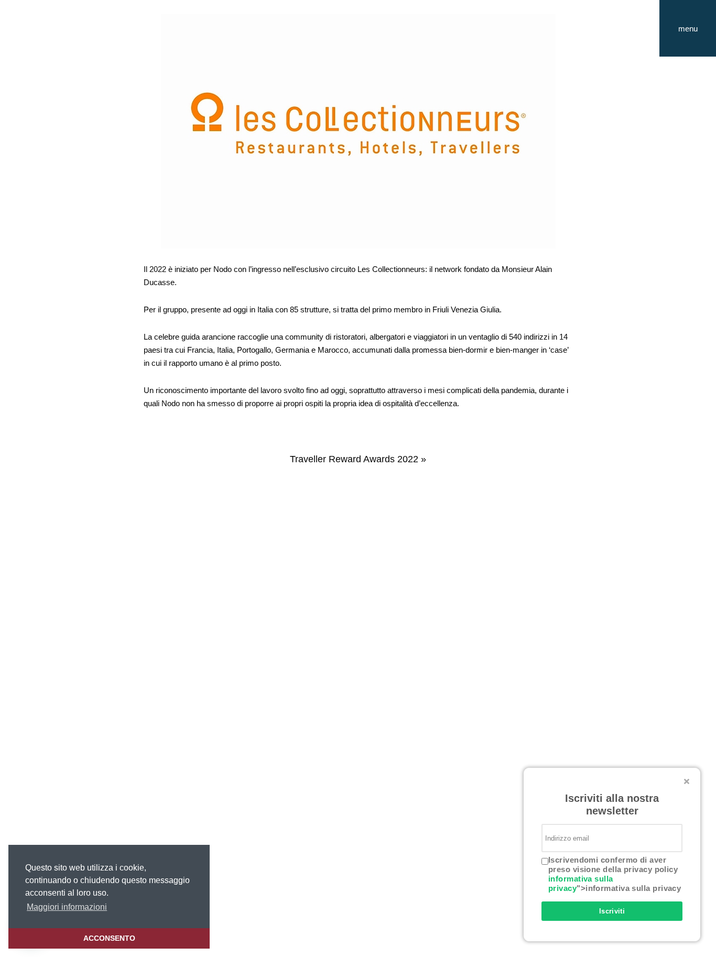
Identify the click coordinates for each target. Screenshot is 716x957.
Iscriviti (612, 911)
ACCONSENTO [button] (109, 938)
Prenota (688, 71)
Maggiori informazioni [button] (67, 906)
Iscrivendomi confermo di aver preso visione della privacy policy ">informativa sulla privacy (614, 874)
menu (697, 40)
